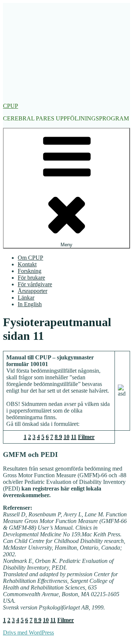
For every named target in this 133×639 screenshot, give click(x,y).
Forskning (29, 271)
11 (73, 437)
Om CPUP (30, 257)
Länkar (26, 297)
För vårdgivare (35, 284)
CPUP (10, 106)
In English (30, 304)
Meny (66, 244)
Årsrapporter (32, 291)
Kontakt (27, 264)
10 (66, 437)
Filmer (86, 437)
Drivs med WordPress (28, 632)
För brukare (31, 277)
